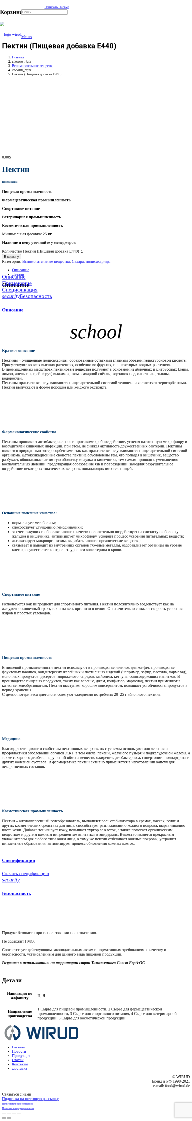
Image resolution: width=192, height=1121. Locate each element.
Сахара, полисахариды (91, 261)
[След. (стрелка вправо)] (9, 1118)
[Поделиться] (9, 1113)
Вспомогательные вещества (32, 66)
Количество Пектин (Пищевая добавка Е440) (40, 251)
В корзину (11, 257)
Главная (18, 57)
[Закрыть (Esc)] (4, 1113)
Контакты (20, 1064)
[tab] (101, 270)
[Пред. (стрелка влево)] (4, 1118)
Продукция (21, 1056)
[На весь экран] (14, 1113)
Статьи (18, 1060)
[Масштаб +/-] (19, 1113)
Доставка (19, 1068)
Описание (20, 270)
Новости (19, 1051)
